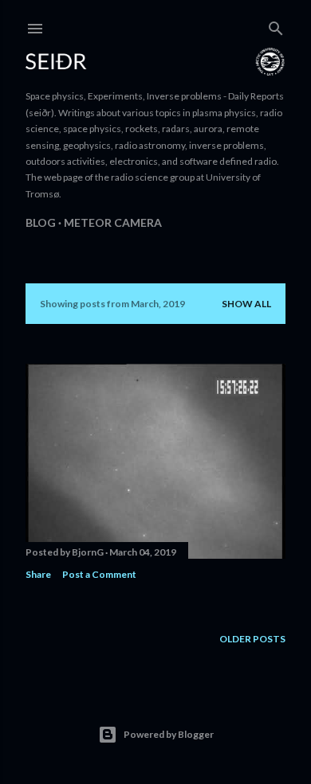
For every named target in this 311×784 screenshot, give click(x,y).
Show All (246, 304)
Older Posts (252, 639)
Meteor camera (113, 222)
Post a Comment (99, 574)
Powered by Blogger (169, 734)
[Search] (275, 25)
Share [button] (38, 574)
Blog (41, 222)
